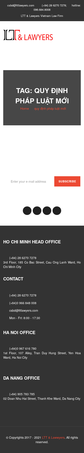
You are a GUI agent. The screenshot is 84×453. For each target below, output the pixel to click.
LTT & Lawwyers (53, 437)
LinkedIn (37, 210)
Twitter (47, 210)
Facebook (27, 210)
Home (24, 108)
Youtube (57, 210)
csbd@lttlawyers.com (23, 310)
